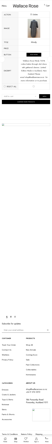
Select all (11, 86)
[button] (4, 6)
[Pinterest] (15, 316)
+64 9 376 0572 (33, 392)
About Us (30, 383)
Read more (34, 55)
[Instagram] (11, 316)
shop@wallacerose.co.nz (35, 77)
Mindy (34, 42)
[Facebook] (7, 316)
